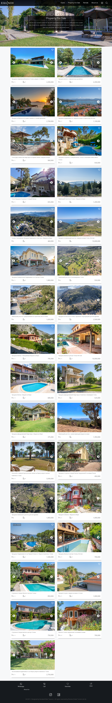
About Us (94, 3)
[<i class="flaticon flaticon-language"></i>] (102, 3)
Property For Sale (74, 3)
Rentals (85, 3)
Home (63, 3)
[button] (13, 62)
